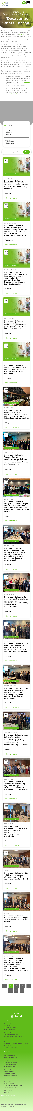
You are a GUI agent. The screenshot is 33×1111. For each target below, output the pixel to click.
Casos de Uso (8, 1081)
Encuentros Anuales (9, 1066)
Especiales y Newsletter (11, 1075)
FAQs (5, 1039)
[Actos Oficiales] (13, 133)
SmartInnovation (9, 1071)
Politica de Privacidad (10, 1047)
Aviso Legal (7, 1045)
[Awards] (13, 134)
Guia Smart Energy (9, 1073)
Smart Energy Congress (11, 1057)
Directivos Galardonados (11, 1034)
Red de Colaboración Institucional (14, 1036)
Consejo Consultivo (9, 1029)
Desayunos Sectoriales (10, 1062)
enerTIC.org (23, 34)
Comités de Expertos (10, 1031)
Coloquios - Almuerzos (10, 1064)
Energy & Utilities (9, 1083)
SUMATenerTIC (8, 1025)
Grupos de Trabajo (9, 1032)
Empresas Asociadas (10, 1027)
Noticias (6, 1092)
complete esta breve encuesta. (16, 94)
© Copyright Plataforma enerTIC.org (11, 1102)
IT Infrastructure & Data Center (13, 1085)
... (10, 990)
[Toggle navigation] (28, 2)
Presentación (8, 1023)
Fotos (5, 1038)
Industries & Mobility (10, 1087)
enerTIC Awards (8, 1060)
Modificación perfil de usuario (12, 1048)
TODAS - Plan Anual (9, 1055)
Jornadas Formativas (10, 1068)
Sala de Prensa (8, 1090)
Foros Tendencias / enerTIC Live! (13, 1059)
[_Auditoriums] (16, 142)
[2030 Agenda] (16, 143)
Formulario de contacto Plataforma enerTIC (16, 1043)
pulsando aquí (25, 82)
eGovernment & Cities (10, 1088)
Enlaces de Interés (9, 1041)
